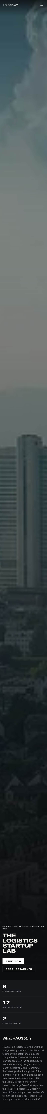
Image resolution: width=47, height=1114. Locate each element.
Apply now (13, 961)
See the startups (19, 969)
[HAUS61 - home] (11, 5)
